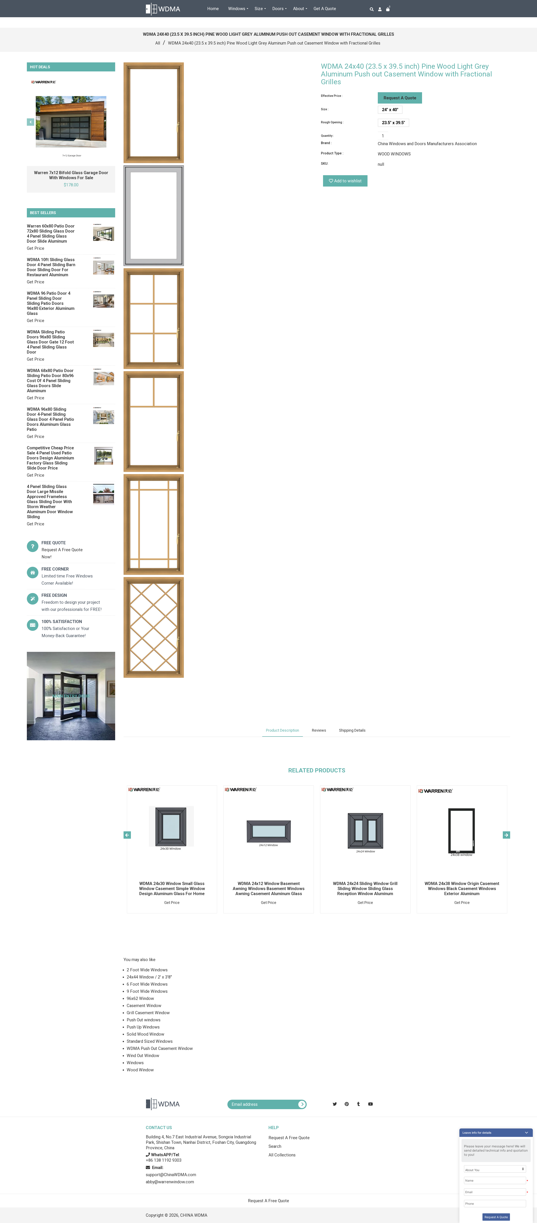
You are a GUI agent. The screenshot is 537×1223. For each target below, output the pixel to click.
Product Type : (332, 153)
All (157, 43)
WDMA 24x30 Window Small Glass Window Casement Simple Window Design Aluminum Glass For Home (172, 888)
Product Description (282, 730)
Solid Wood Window (145, 1034)
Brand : (326, 143)
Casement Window (144, 1005)
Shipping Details (352, 730)
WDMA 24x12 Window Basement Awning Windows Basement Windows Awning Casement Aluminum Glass (269, 888)
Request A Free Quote (289, 1137)
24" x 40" (390, 109)
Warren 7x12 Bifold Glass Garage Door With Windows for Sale (71, 175)
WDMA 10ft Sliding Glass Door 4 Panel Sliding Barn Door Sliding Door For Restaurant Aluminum (51, 267)
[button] (496, 1132)
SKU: (324, 164)
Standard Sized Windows (150, 1041)
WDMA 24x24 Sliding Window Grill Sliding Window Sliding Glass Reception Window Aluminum (365, 888)
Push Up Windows (143, 1027)
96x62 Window (140, 998)
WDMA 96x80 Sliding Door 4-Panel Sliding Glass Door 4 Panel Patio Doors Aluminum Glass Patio (50, 419)
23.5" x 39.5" (393, 122)
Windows (135, 1062)
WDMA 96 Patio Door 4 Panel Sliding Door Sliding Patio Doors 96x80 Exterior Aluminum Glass (50, 303)
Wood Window (140, 1069)
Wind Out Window (143, 1055)
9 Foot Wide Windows (147, 991)
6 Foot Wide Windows (147, 984)
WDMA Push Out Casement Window (160, 1048)
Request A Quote (400, 97)
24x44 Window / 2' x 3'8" (149, 977)
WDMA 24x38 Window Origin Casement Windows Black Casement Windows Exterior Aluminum (462, 888)
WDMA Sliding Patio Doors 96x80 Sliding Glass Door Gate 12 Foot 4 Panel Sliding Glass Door (50, 342)
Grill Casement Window (148, 1012)
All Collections (282, 1154)
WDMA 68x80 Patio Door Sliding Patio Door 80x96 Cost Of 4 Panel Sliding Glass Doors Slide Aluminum (50, 380)
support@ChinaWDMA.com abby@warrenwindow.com (171, 1174)
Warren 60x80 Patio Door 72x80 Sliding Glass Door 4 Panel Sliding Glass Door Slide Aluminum (51, 234)
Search (274, 1146)
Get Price (35, 248)
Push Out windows (143, 1019)
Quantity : (327, 135)
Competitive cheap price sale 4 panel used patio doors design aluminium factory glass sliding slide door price (50, 458)
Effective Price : (332, 95)
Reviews (319, 730)
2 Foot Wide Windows (147, 969)
